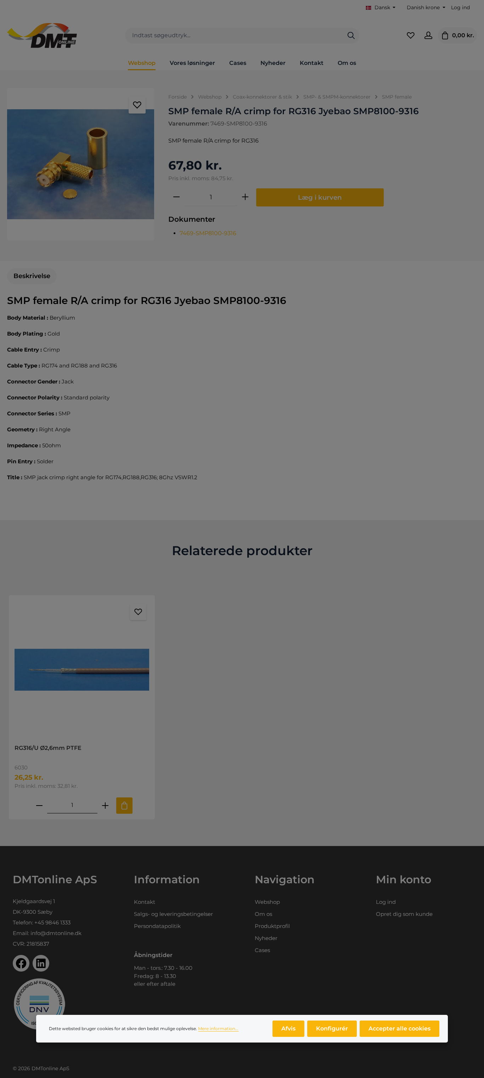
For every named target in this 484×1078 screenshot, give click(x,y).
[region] (80, 164)
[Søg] (351, 36)
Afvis (288, 1028)
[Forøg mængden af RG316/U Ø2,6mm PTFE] (105, 805)
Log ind (460, 7)
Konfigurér (332, 1028)
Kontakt (144, 902)
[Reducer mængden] (176, 197)
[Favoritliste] (411, 35)
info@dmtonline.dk (55, 933)
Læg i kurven (320, 197)
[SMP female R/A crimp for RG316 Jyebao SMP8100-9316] (80, 164)
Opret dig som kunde (404, 914)
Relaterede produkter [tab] (242, 550)
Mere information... (218, 1028)
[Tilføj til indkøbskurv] (124, 805)
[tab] (32, 276)
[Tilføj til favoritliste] (137, 105)
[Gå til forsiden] (42, 35)
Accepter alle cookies (399, 1028)
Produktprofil (272, 926)
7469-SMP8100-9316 (208, 233)
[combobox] (234, 36)
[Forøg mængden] (245, 197)
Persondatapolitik (157, 926)
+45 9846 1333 (52, 922)
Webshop (267, 902)
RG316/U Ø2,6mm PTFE (48, 748)
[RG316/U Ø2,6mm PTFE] (82, 670)
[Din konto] (428, 35)
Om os (263, 914)
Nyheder (266, 938)
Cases (262, 950)
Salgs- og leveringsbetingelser (173, 914)
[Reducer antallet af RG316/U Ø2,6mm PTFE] (39, 805)
